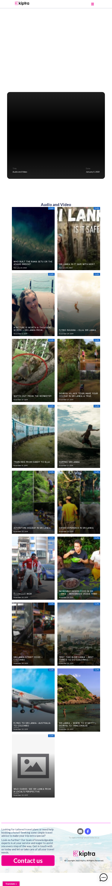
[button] (92, 4)
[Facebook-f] (87, 831)
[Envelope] (80, 831)
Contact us (28, 860)
